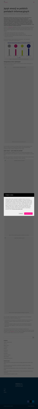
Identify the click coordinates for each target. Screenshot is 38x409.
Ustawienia (21, 213)
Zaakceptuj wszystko (28, 213)
